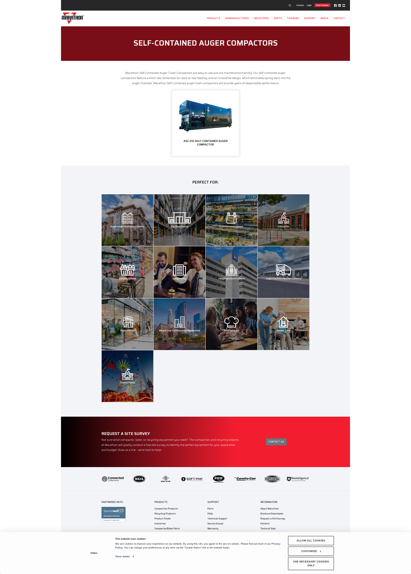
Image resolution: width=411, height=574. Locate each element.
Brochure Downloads (271, 513)
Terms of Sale (267, 528)
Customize (309, 551)
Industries (261, 18)
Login (309, 5)
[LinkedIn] (339, 5)
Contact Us (276, 441)
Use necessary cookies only (311, 563)
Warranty (212, 528)
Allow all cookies (311, 540)
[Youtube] (343, 5)
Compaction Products (166, 508)
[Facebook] (335, 5)
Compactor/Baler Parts (167, 528)
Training (293, 18)
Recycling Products (165, 513)
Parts (278, 18)
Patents (264, 523)
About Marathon (269, 508)
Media (325, 18)
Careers (300, 5)
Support (310, 18)
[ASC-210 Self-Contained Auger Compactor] (205, 115)
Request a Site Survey (272, 518)
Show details (122, 556)
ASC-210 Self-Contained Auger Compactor (206, 142)
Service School (215, 523)
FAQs (210, 513)
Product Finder (162, 518)
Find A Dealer (322, 5)
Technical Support (217, 518)
